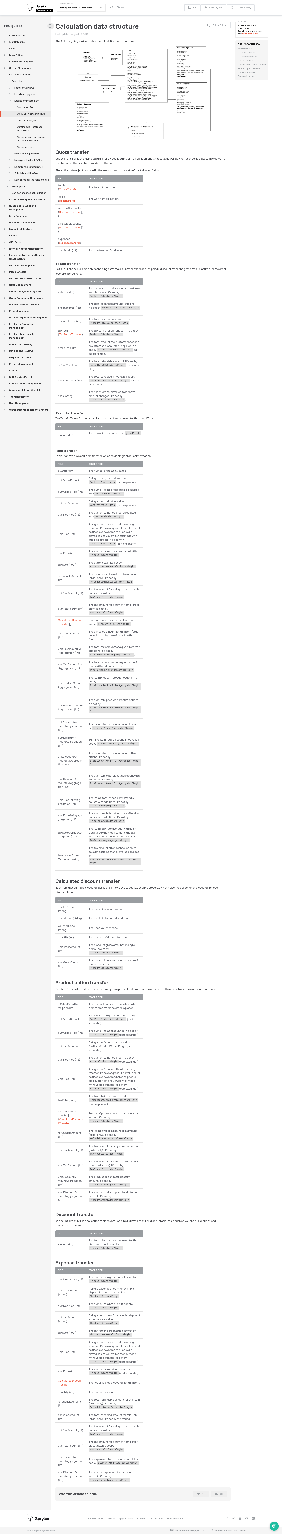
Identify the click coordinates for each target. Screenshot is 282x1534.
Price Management (20, 311)
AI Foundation (17, 35)
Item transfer (246, 60)
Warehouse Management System (28, 409)
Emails (13, 235)
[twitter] (233, 1518)
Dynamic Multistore (20, 229)
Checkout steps (25, 147)
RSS (194, 7)
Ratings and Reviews (21, 350)
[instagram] (240, 1518)
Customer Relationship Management (23, 207)
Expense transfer (246, 76)
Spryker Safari (126, 1518)
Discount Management (22, 222)
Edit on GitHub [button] (220, 25)
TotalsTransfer (68, 189)
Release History (243, 7)
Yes (221, 1494)
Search (13, 370)
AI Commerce (17, 41)
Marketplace (18, 186)
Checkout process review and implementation (31, 138)
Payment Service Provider (24, 304)
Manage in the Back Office (28, 160)
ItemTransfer (67, 201)
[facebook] (227, 1518)
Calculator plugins (26, 120)
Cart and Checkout (20, 74)
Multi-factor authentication (25, 278)
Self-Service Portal (20, 377)
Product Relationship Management (21, 336)
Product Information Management (21, 326)
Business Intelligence (21, 61)
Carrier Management (21, 68)
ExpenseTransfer (69, 243)
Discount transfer (246, 72)
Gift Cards (15, 242)
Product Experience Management (28, 317)
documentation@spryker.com (190, 1530)
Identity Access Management (26, 248)
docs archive (249, 33)
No (203, 1494)
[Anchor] (91, 152)
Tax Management (19, 396)
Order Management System (25, 291)
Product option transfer (249, 68)
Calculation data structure (31, 113)
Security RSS (216, 7)
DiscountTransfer (70, 212)
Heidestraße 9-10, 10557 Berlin (230, 1530)
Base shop (17, 81)
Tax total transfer (248, 56)
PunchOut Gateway (20, 344)
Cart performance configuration (29, 192)
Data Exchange (18, 216)
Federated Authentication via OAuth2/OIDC (26, 257)
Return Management (21, 363)
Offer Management (20, 284)
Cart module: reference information (30, 128)
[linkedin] (253, 1518)
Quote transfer (245, 48)
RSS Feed (141, 1518)
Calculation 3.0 (25, 107)
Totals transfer (247, 52)
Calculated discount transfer (252, 64)
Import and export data (26, 153)
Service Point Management (25, 383)
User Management (20, 403)
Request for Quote (20, 357)
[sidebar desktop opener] (50, 26)
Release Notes (95, 1518)
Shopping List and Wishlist (24, 390)
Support (111, 1518)
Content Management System (27, 199)
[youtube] (246, 1518)
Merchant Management (23, 265)
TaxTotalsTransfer (70, 334)
